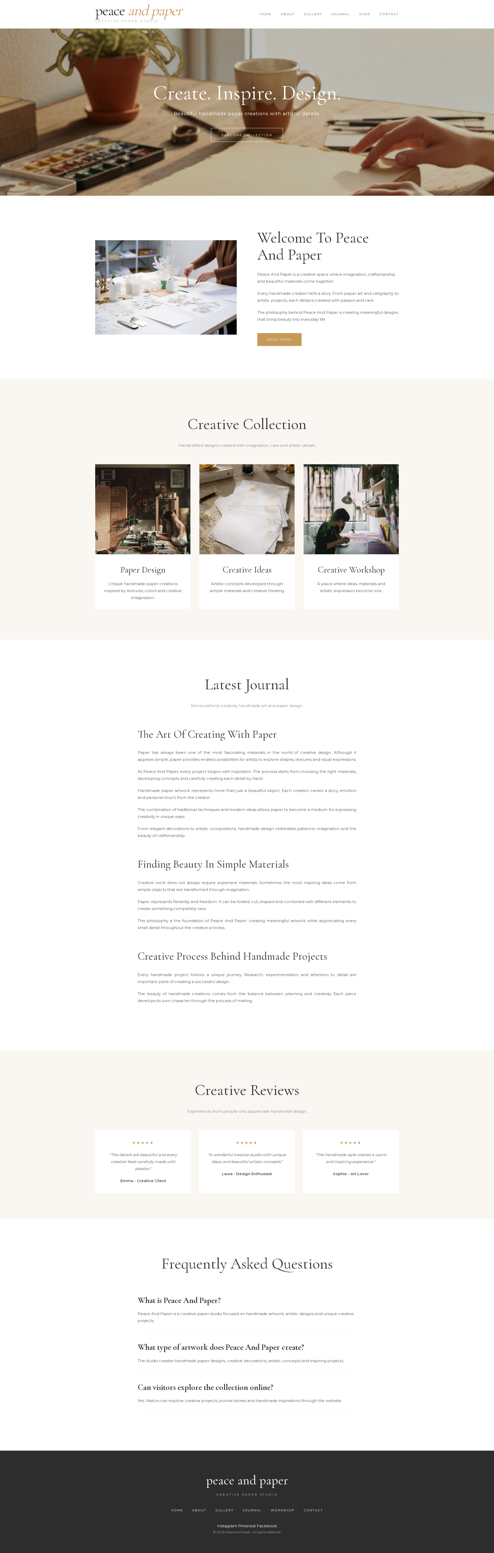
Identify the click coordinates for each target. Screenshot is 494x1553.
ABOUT (288, 14)
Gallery (225, 1510)
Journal (253, 1510)
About (200, 1510)
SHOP (364, 14)
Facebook (267, 1525)
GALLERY (313, 14)
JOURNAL (340, 14)
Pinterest (247, 1525)
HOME (266, 14)
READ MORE (279, 339)
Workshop (283, 1510)
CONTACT (389, 14)
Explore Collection (247, 135)
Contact (313, 1510)
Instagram (227, 1525)
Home (177, 1510)
